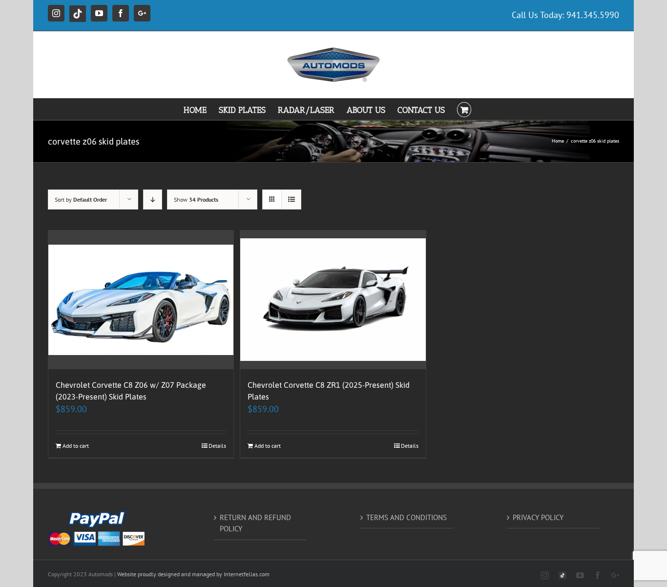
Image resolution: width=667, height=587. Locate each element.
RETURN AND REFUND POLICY (255, 523)
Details (217, 445)
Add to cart (76, 445)
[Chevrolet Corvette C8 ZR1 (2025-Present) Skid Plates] (332, 300)
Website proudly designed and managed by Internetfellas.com (193, 574)
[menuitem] (201, 109)
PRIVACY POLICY (538, 517)
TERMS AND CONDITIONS (406, 517)
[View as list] (291, 199)
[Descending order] (152, 199)
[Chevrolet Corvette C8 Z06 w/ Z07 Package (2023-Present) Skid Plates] (140, 300)
